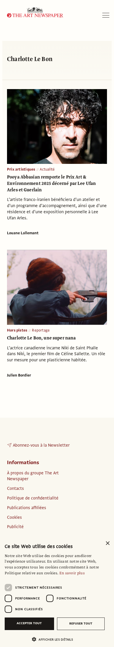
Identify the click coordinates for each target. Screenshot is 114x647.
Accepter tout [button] (29, 623)
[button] (55, 639)
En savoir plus (72, 573)
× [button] (107, 543)
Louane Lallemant (23, 233)
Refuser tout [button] (80, 623)
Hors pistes (17, 330)
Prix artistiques (21, 169)
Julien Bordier (19, 375)
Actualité (47, 169)
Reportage (41, 330)
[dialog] (57, 592)
